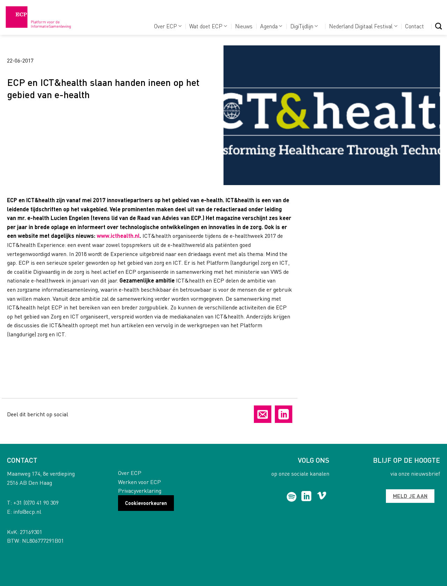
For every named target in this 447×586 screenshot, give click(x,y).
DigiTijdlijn (301, 26)
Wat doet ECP (205, 26)
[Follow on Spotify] (292, 497)
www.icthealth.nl (118, 235)
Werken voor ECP (139, 481)
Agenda (269, 26)
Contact (414, 26)
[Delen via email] (262, 414)
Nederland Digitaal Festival (361, 26)
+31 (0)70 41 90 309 (36, 502)
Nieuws (243, 26)
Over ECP (165, 26)
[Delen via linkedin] (283, 414)
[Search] (438, 26)
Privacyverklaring (139, 490)
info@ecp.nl (27, 511)
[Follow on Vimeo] (322, 497)
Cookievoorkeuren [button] (146, 503)
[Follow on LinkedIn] (306, 497)
